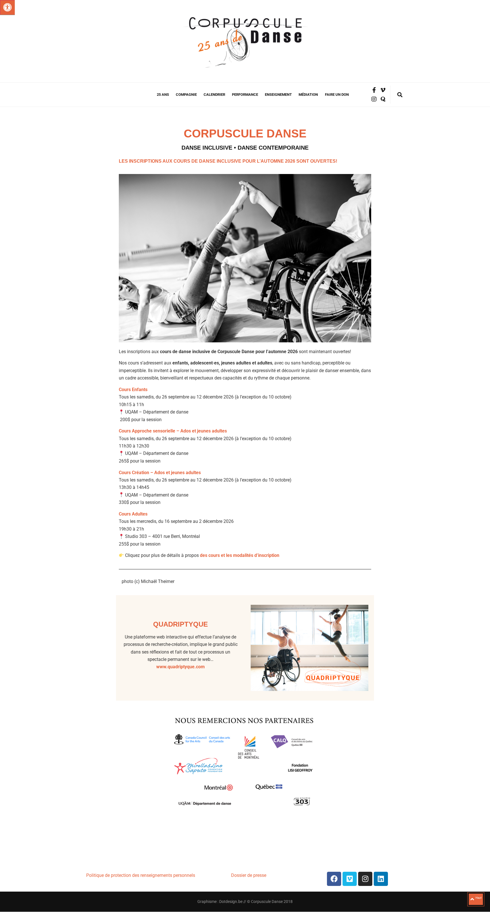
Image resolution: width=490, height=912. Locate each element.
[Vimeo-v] (383, 90)
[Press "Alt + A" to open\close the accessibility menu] (7, 7)
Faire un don (337, 94)
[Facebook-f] (374, 90)
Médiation (308, 94)
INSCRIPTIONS (145, 161)
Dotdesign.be (230, 901)
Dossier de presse (249, 875)
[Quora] (383, 99)
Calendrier (214, 94)
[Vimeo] (350, 879)
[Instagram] (374, 99)
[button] (399, 94)
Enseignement (278, 94)
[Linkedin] (381, 879)
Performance (245, 94)
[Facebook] (334, 879)
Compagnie (186, 94)
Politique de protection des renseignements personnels (140, 875)
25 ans (163, 94)
